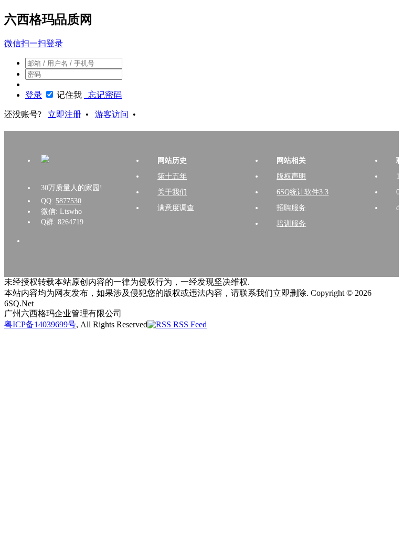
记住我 (69, 94)
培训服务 (291, 223)
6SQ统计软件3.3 (302, 192)
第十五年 (172, 176)
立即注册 (64, 114)
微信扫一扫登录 (33, 43)
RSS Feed (189, 324)
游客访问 (112, 114)
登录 (33, 94)
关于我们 (172, 192)
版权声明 (291, 176)
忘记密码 (103, 94)
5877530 (68, 201)
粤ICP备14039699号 (40, 324)
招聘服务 (291, 208)
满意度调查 (175, 208)
